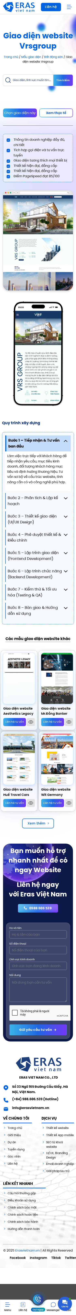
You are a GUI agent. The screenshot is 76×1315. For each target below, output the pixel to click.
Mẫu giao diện (31, 57)
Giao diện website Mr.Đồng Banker (56, 711)
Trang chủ (11, 57)
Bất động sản (53, 57)
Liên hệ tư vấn (14, 722)
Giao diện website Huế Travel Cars (18, 792)
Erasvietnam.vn (27, 1250)
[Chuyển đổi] (66, 440)
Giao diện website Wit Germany (56, 792)
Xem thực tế (56, 113)
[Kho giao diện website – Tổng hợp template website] (19, 7)
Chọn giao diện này (20, 113)
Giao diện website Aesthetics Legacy (18, 711)
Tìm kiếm (63, 80)
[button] (70, 7)
